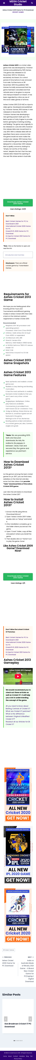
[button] (18, 255)
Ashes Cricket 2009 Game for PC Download (8, 961)
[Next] (30, 1019)
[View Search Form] (32, 3)
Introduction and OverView (14, 255)
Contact (15, 1056)
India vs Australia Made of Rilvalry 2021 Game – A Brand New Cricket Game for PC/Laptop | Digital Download (27, 969)
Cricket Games (18, 12)
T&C (31, 1056)
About (10, 1056)
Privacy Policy (18, 1059)
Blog (27, 1056)
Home (5, 1056)
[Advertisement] (18, 178)
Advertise (22, 1056)
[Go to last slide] (5, 1019)
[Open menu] (4, 3)
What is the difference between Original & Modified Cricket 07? (17, 716)
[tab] (14, 1040)
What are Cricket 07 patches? (18, 711)
